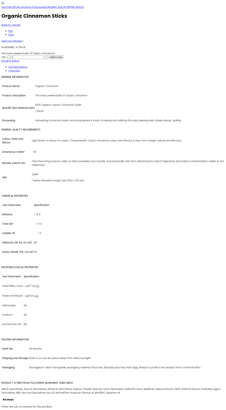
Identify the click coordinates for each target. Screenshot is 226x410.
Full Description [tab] (17, 67)
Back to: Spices (10, 25)
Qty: (3, 57)
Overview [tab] (14, 70)
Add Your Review (11, 41)
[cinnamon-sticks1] (2, 3)
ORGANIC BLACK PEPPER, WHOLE (65, 7)
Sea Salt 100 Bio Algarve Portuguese (23, 7)
